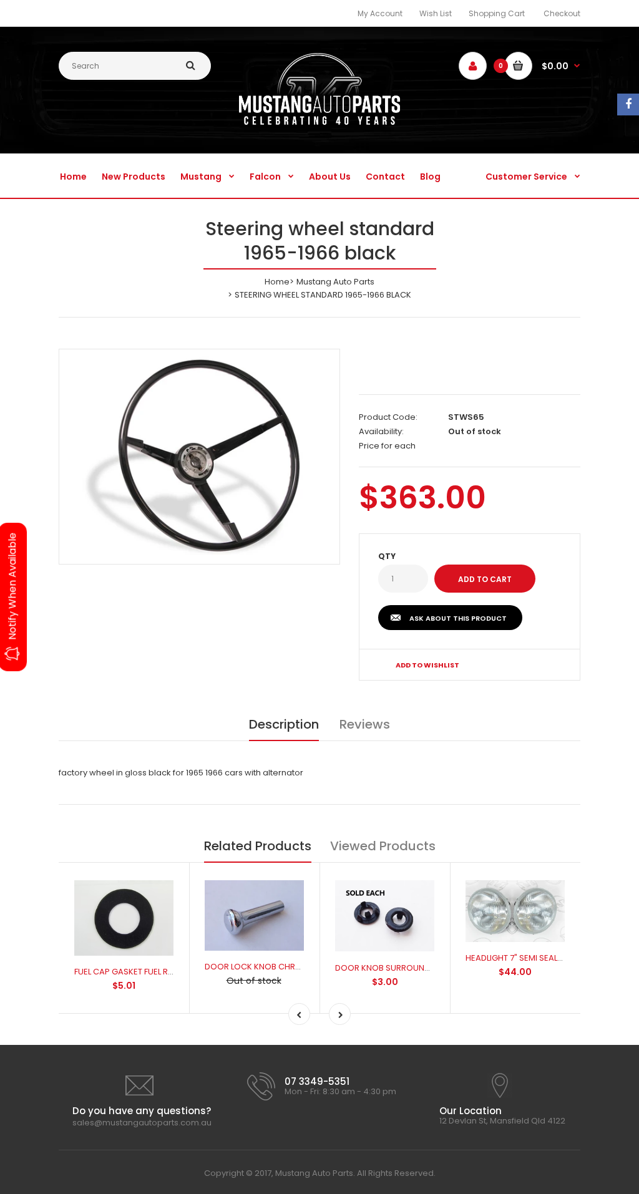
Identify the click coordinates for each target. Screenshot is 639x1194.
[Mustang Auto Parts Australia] (320, 122)
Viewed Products (383, 846)
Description (284, 724)
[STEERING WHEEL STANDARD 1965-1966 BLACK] (199, 454)
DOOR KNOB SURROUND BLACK (396, 968)
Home (277, 282)
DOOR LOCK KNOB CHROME (259, 967)
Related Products (257, 846)
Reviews (364, 724)
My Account (380, 13)
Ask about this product (458, 618)
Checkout (562, 13)
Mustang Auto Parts (335, 282)
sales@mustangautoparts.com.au (142, 1122)
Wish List (435, 13)
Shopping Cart (497, 13)
